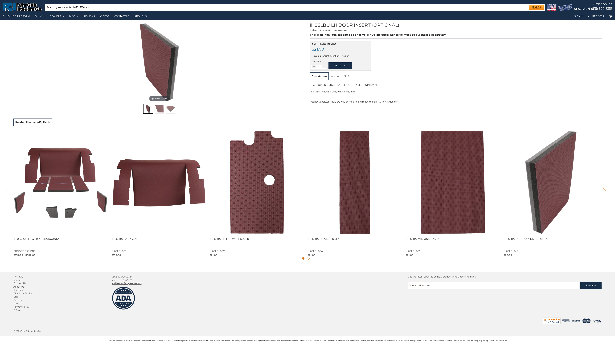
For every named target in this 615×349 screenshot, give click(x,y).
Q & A (16, 310)
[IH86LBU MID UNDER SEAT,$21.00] (453, 193)
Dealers (55, 16)
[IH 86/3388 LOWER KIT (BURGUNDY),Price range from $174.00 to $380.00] (60, 193)
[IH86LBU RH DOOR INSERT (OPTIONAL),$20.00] (551, 193)
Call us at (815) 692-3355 (127, 283)
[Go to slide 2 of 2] (308, 258)
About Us (141, 16)
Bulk (38, 16)
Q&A (346, 76)
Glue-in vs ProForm (16, 16)
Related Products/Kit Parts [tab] (32, 122)
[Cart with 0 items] (611, 16)
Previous (7, 191)
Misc (72, 16)
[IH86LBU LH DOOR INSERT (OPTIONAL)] (148, 109)
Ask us (345, 56)
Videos (104, 16)
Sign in (579, 16)
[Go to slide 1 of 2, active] (303, 258)
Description (319, 76)
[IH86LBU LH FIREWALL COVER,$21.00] (256, 193)
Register (598, 16)
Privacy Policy (21, 306)
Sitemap (18, 290)
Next (604, 191)
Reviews (89, 16)
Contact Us (121, 16)
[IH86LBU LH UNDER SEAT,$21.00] (355, 193)
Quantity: (316, 61)
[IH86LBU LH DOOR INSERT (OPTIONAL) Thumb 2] (170, 109)
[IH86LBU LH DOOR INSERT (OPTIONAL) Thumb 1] (159, 109)
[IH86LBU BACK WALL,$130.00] (158, 193)
